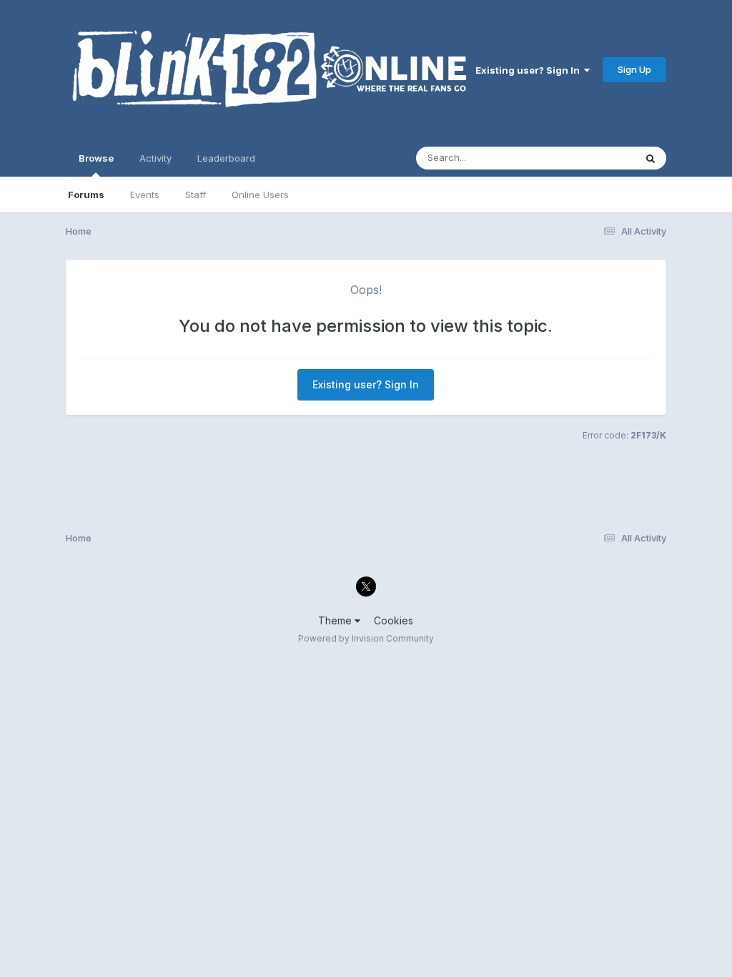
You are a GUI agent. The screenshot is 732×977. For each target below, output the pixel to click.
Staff (195, 194)
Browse (96, 158)
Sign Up (634, 69)
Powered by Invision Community (366, 638)
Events (144, 194)
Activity (155, 158)
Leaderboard (226, 158)
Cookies (393, 620)
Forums (86, 194)
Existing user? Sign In (529, 70)
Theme (336, 620)
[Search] (650, 158)
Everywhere (590, 157)
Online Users (260, 194)
